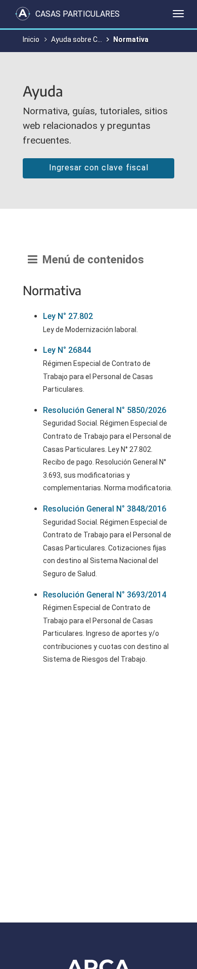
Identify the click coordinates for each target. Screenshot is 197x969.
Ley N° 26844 (67, 350)
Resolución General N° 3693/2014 (104, 594)
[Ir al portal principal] (22, 14)
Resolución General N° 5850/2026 (104, 410)
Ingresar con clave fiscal (99, 167)
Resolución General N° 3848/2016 (104, 509)
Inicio (31, 39)
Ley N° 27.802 (68, 316)
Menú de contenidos (90, 259)
